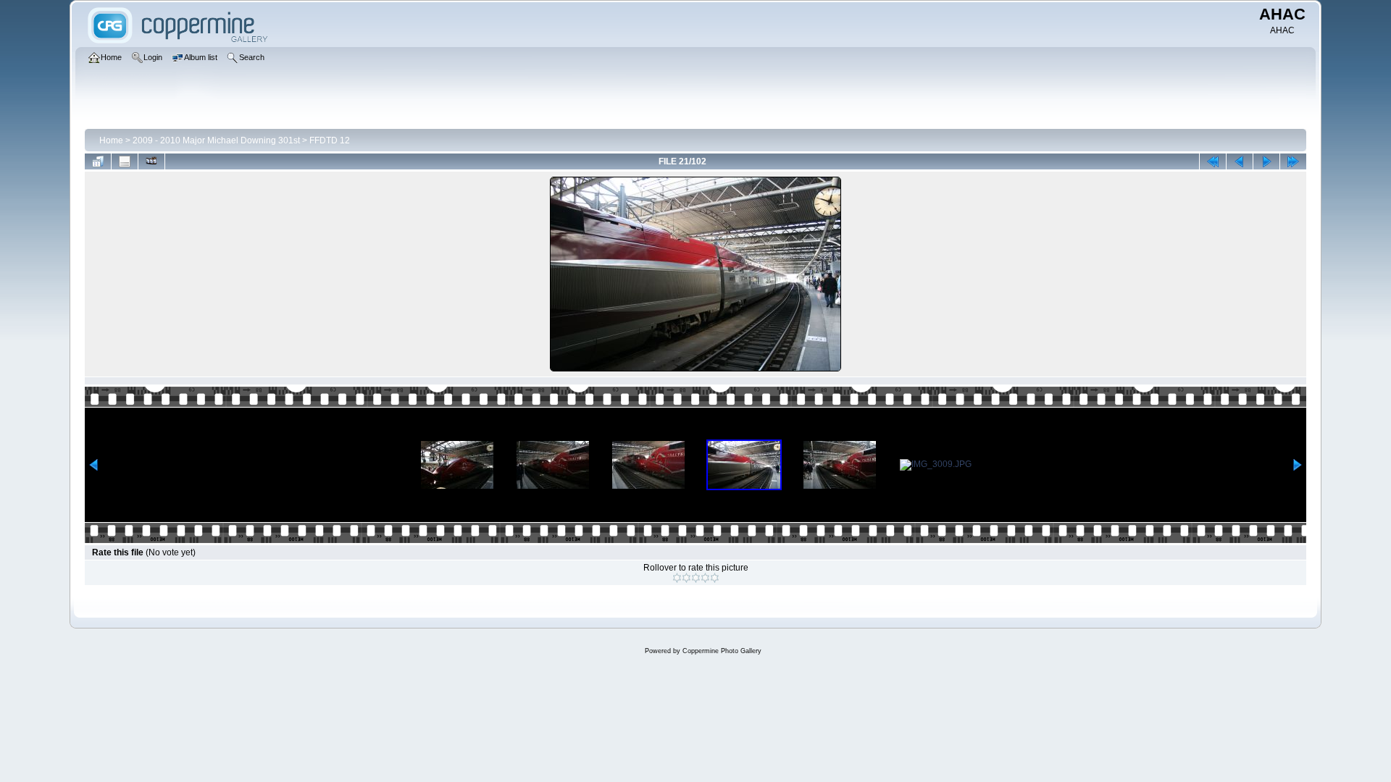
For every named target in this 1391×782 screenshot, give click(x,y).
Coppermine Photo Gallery (721, 651)
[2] (686, 578)
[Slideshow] (151, 161)
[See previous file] (1240, 161)
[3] (696, 578)
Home (111, 140)
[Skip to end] (1293, 161)
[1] (677, 578)
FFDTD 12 (329, 140)
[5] (714, 578)
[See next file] (1266, 161)
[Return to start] (1213, 161)
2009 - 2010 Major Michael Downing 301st (216, 140)
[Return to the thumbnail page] (98, 161)
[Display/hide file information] (125, 161)
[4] (705, 578)
